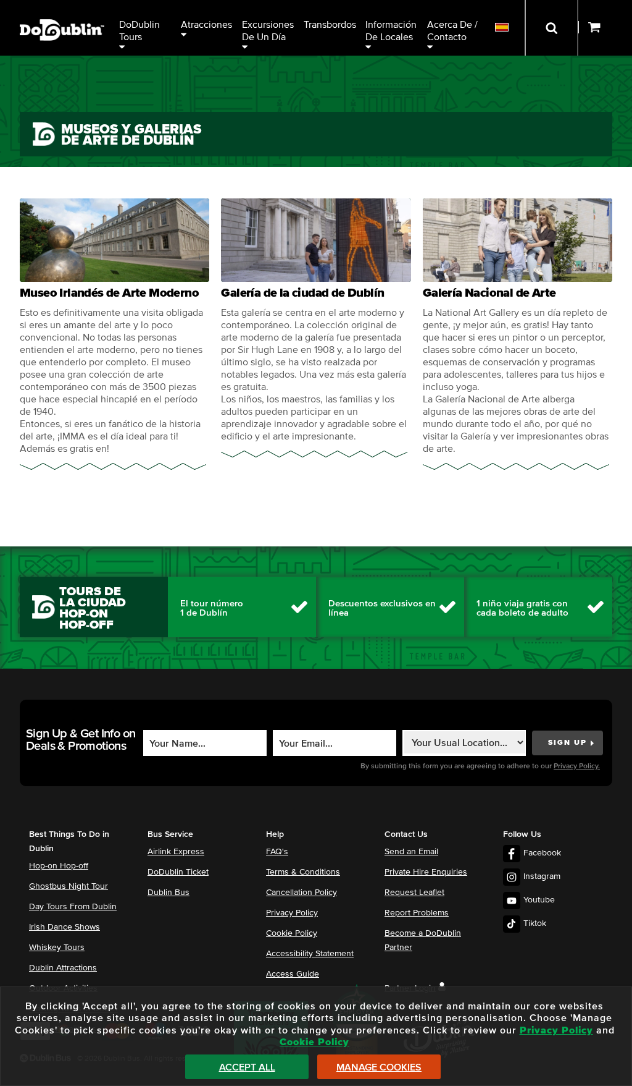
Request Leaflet (414, 892)
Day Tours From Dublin (73, 906)
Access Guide (292, 974)
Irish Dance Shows (64, 927)
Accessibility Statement (310, 953)
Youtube (539, 900)
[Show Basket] (605, 28)
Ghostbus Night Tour (68, 886)
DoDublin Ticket (178, 872)
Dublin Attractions (63, 968)
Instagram (541, 876)
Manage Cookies (379, 1067)
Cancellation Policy (301, 892)
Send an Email (411, 851)
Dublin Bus (168, 892)
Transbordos (330, 25)
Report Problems (417, 913)
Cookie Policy (291, 933)
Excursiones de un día (269, 31)
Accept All (247, 1067)
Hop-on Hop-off (58, 866)
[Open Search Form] (551, 28)
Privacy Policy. (577, 766)
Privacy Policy (292, 913)
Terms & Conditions (303, 872)
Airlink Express (176, 851)
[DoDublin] (62, 11)
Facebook (542, 853)
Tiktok (534, 923)
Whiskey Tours (57, 947)
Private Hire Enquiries (426, 872)
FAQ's (277, 851)
